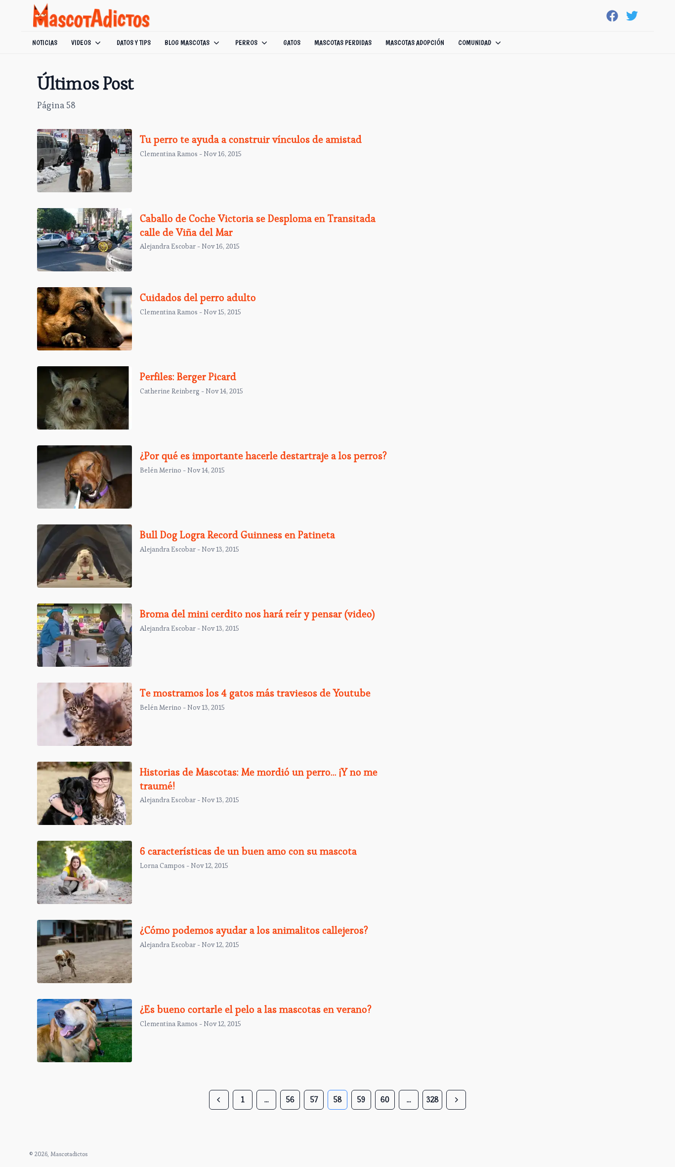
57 (314, 1099)
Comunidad (474, 42)
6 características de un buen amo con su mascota (248, 851)
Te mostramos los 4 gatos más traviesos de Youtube (255, 693)
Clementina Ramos (169, 153)
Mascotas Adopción (414, 42)
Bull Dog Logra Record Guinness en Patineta (237, 534)
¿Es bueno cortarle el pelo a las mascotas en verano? (256, 1009)
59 (361, 1099)
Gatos (291, 42)
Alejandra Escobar (168, 246)
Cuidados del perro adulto (198, 297)
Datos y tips (134, 42)
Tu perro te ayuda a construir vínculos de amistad (251, 139)
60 (384, 1099)
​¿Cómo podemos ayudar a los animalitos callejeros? (254, 930)
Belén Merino (160, 470)
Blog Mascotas (187, 42)
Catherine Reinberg (170, 391)
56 (290, 1099)
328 (432, 1099)
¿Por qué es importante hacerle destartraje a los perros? (263, 455)
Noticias (44, 42)
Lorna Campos (162, 865)
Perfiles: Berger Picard (188, 376)
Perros (246, 42)
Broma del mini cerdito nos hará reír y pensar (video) (257, 613)
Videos (81, 42)
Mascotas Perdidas (343, 42)
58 (338, 1099)
